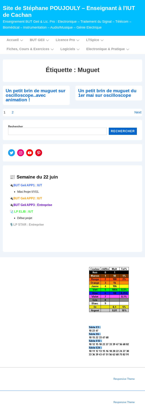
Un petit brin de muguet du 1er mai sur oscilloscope (107, 93)
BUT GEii (37, 40)
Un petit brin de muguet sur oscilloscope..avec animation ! (35, 95)
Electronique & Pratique (105, 49)
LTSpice (92, 40)
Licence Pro (65, 40)
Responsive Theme (124, 378)
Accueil (13, 40)
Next (137, 112)
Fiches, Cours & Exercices (28, 49)
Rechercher (15, 126)
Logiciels (67, 49)
